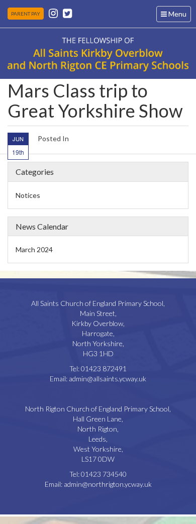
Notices (28, 195)
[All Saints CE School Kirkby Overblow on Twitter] (67, 13)
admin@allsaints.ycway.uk (107, 378)
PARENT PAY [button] (25, 14)
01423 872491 (104, 368)
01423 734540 (104, 474)
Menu (175, 15)
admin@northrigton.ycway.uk (108, 484)
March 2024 (34, 249)
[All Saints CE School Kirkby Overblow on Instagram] (53, 13)
